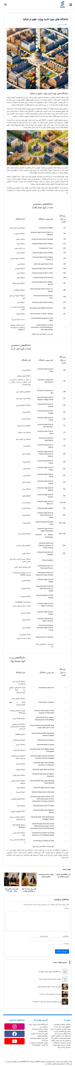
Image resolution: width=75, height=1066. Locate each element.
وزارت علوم (16, 850)
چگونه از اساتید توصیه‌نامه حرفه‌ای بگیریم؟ (40, 1030)
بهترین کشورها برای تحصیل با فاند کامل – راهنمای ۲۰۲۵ (39, 1044)
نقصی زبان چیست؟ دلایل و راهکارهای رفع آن (39, 1034)
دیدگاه (66, 908)
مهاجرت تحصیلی (61, 25)
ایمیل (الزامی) (44, 936)
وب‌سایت (66, 943)
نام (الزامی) (66, 936)
